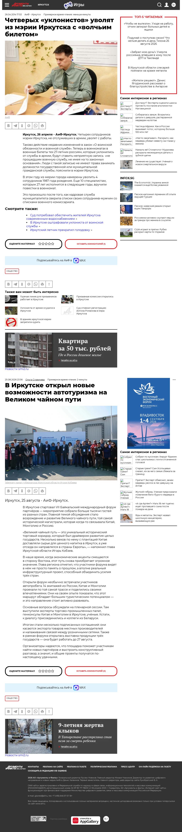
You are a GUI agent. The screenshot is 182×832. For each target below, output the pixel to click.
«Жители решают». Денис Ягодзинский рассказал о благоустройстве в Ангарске (149, 83)
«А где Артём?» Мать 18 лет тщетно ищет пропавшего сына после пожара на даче (154, 506)
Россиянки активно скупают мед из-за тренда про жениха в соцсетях (154, 219)
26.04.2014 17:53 (13, 14)
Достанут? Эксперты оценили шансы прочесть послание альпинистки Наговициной (156, 106)
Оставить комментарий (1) (91, 244)
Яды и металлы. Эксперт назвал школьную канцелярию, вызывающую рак (152, 518)
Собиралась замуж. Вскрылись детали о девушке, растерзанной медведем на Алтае (153, 117)
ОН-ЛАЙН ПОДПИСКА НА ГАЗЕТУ (155, 767)
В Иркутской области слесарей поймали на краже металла (148, 69)
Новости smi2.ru (17, 369)
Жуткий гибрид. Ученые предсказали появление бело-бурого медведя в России (156, 494)
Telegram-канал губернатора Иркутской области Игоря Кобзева (41, 482)
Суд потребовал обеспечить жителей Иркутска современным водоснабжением (63, 217)
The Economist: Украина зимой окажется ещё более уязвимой (151, 183)
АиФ (7, 117)
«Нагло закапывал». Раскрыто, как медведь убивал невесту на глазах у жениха (155, 141)
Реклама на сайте (53, 767)
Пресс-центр (128, 767)
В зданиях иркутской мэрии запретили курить (35, 320)
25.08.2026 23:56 (14, 379)
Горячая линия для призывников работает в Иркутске (38, 298)
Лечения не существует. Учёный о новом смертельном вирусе (154, 163)
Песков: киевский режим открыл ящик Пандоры (152, 207)
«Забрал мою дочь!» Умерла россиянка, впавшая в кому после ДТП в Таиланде (148, 55)
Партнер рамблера (58, 819)
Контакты (33, 767)
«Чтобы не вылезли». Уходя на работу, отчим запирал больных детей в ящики (148, 26)
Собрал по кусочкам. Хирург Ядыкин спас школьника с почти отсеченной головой (156, 459)
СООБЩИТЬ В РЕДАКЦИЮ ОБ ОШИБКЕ (47, 771)
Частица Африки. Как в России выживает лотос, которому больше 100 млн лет (155, 129)
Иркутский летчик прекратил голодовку (60, 230)
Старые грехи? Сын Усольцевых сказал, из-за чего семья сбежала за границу (155, 471)
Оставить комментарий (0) (91, 671)
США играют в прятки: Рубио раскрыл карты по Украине (150, 230)
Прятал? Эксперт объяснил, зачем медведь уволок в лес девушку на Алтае (154, 483)
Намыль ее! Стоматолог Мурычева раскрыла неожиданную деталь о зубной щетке (154, 152)
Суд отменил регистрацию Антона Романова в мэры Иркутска (91, 311)
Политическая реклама (103, 767)
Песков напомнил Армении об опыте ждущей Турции (155, 195)
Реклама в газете (76, 767)
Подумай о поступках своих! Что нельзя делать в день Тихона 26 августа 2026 (148, 40)
